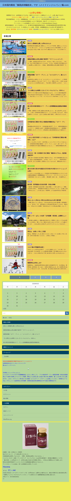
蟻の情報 (30, 56)
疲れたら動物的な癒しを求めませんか (39, 43)
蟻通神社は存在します (34, 262)
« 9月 (4, 308)
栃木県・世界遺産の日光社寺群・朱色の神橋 (41, 184)
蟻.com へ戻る (7, 317)
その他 (29, 40)
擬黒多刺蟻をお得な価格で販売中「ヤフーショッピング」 (46, 59)
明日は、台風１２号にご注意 (37, 231)
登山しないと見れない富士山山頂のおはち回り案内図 (44, 200)
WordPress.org (7, 419)
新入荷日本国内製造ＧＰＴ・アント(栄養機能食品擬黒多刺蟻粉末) (21, 342)
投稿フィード (7, 411)
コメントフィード (8, 415)
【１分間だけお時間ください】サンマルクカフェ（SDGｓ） (46, 90)
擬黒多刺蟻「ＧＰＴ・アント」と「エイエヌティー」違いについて (21, 334)
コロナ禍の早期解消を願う (36, 247)
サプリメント (7, 394)
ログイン (5, 407)
